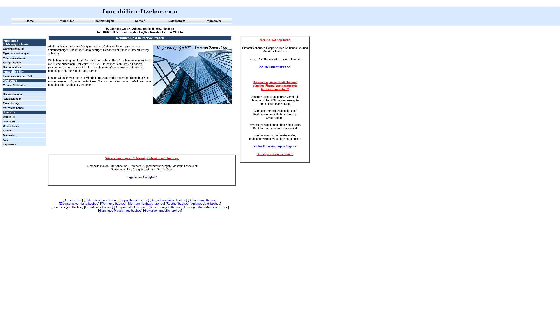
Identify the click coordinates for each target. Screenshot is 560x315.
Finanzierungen (103, 21)
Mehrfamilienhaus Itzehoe (146, 203)
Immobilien (66, 21)
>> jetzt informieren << (274, 66)
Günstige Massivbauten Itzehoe (206, 207)
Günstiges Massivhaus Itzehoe (120, 210)
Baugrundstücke (12, 67)
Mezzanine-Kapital (13, 108)
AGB (6, 139)
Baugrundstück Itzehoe (131, 207)
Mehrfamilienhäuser (14, 58)
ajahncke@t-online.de (144, 32)
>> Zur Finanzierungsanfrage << (275, 146)
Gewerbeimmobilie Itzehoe (162, 210)
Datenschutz (176, 21)
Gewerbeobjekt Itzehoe (165, 207)
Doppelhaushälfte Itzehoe (168, 200)
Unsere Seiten (11, 126)
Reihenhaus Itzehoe (203, 200)
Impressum (213, 21)
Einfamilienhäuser (13, 48)
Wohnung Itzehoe (113, 203)
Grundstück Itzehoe (98, 207)
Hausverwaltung (12, 94)
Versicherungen (12, 98)
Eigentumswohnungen (16, 53)
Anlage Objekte (12, 62)
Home (30, 21)
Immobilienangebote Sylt (17, 76)
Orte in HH (9, 117)
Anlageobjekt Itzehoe (205, 203)
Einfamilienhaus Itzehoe (101, 200)
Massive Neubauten (14, 85)
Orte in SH (9, 121)
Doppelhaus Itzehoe (134, 200)
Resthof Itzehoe (178, 203)
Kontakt (140, 21)
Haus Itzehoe (73, 200)
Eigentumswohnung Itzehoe (79, 203)
